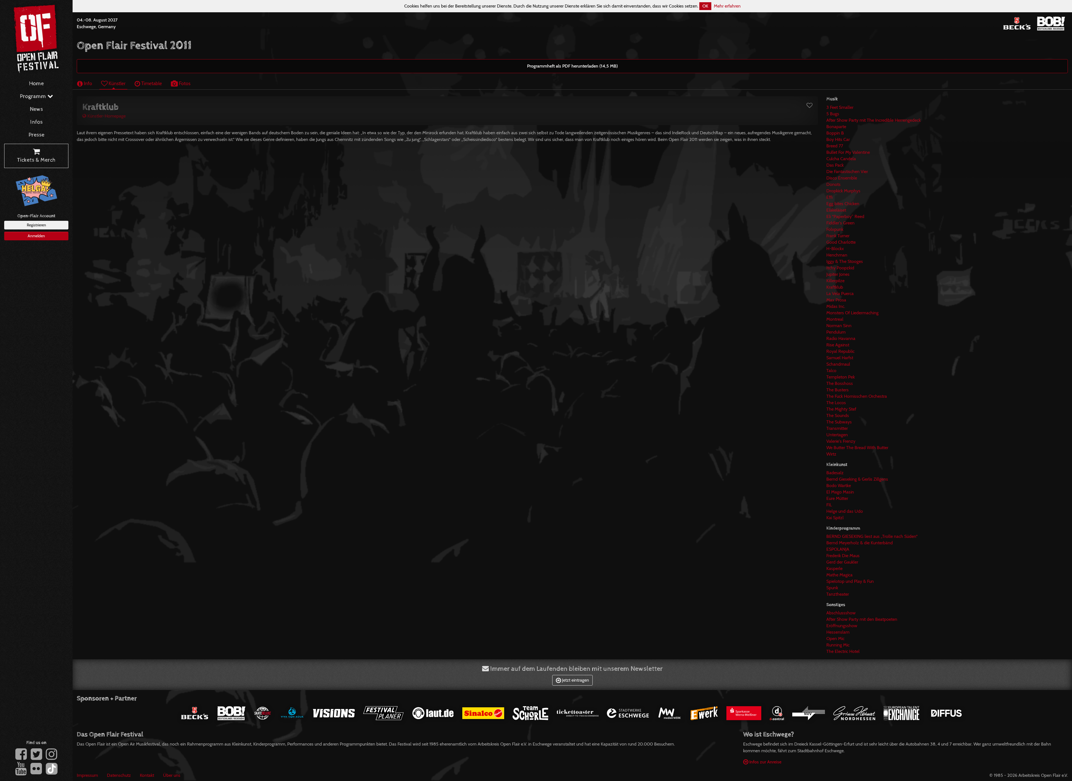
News (36, 109)
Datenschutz (119, 775)
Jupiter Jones (838, 274)
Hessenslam (838, 632)
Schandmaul (838, 364)
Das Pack (835, 165)
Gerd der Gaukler (842, 562)
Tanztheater (837, 594)
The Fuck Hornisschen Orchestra (856, 396)
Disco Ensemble (841, 178)
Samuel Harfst (839, 357)
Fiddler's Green (840, 223)
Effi (829, 197)
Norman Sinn (838, 325)
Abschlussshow (841, 612)
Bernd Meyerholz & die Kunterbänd (859, 542)
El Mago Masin (840, 492)
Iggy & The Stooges (844, 261)
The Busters (837, 389)
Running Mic (838, 645)
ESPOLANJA (837, 549)
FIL (829, 504)
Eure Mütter (837, 498)
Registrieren (36, 224)
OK (705, 6)
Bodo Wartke (838, 485)
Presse (36, 135)
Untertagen (837, 434)
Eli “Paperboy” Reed (845, 216)
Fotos (184, 83)
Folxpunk (834, 229)
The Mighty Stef (841, 409)
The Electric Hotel (843, 651)
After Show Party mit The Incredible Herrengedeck (873, 120)
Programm (33, 96)
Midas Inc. (835, 306)
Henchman (836, 255)
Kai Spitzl (835, 517)
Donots (833, 184)
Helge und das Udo (844, 511)
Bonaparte (836, 126)
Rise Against (837, 345)
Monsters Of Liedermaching (852, 312)
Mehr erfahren (727, 6)
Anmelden (36, 235)
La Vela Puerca (840, 293)
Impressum (87, 775)
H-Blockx (835, 248)
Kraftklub (834, 287)
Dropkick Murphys (843, 190)
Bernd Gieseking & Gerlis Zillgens (857, 479)
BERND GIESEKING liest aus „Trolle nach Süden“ (872, 536)
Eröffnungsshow (841, 625)
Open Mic (835, 638)
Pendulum (836, 332)
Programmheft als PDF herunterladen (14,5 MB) (572, 66)
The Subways (839, 422)
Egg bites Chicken (842, 203)
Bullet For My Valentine (848, 152)
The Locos (836, 402)
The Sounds (837, 415)
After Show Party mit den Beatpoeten (861, 619)
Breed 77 (834, 145)
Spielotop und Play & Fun (850, 581)
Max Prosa (836, 300)
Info (87, 83)
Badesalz (835, 472)
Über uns (171, 775)
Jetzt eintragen (575, 680)
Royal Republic (840, 351)
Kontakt (147, 775)
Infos (36, 122)
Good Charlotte (841, 242)
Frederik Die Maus (843, 555)
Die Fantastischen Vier (847, 171)
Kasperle (834, 568)
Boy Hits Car (838, 139)
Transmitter (837, 428)
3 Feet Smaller (839, 107)
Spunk (832, 587)
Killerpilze (835, 280)
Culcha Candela (841, 158)
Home (36, 83)
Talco (831, 370)
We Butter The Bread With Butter (857, 447)
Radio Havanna (840, 338)
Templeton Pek (840, 377)
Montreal (834, 319)
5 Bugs (832, 113)
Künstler (116, 83)
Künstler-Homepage (106, 116)
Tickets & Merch (36, 160)
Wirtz (831, 454)
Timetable (151, 83)
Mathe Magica (839, 575)
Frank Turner (838, 235)
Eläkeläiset (836, 210)
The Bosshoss (839, 383)
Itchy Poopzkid (840, 267)
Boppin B (835, 133)
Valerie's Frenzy (840, 441)
